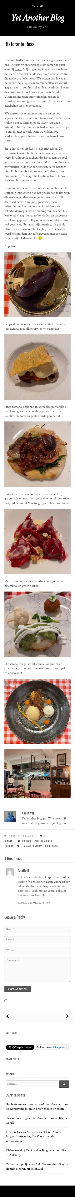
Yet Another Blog (37, 18)
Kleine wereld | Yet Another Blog (27, 1150)
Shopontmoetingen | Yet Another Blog (30, 1118)
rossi (55, 845)
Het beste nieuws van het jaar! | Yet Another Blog (37, 1104)
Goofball (23, 870)
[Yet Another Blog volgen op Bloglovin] (51, 1049)
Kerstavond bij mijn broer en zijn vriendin (37, 1109)
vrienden (8, 845)
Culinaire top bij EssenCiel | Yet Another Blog (35, 1164)
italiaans (26, 845)
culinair (26, 840)
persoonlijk (46, 840)
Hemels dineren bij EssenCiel (24, 1169)
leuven (35, 840)
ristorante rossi (41, 845)
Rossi (18, 69)
